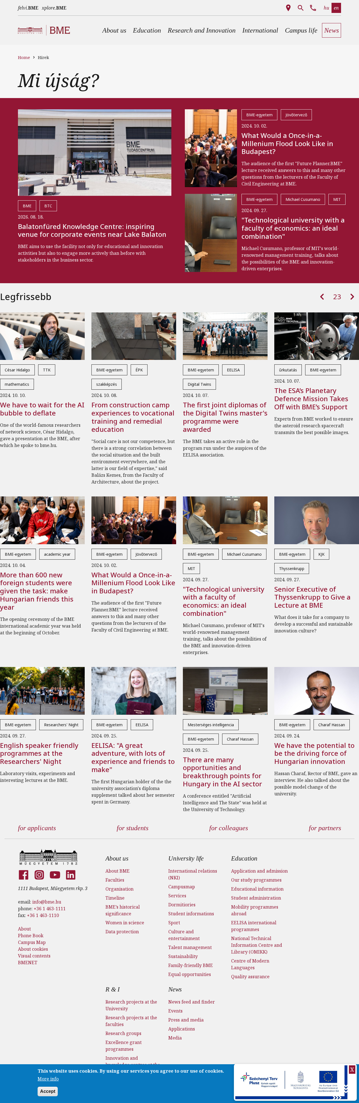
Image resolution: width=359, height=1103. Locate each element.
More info (48, 1079)
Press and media (186, 1020)
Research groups (123, 1033)
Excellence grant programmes (123, 1045)
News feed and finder (191, 1002)
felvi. (28, 8)
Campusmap (181, 887)
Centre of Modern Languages (250, 964)
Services (177, 896)
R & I (112, 989)
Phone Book (30, 935)
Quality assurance (250, 976)
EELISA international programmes (253, 926)
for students (132, 828)
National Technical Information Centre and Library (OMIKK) (256, 945)
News (175, 989)
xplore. (54, 8)
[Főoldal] (48, 857)
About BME (117, 871)
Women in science (124, 923)
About (24, 929)
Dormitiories (181, 905)
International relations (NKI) (192, 874)
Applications (181, 1029)
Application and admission (259, 871)
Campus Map (32, 942)
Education (244, 858)
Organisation (119, 889)
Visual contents (34, 956)
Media (175, 1038)
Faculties (114, 880)
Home (24, 57)
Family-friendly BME (190, 965)
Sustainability (183, 956)
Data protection (122, 932)
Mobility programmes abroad (254, 910)
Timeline (115, 898)
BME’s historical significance (122, 910)
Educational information (257, 889)
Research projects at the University (131, 1005)
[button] (114, 30)
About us (116, 858)
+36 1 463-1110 (43, 915)
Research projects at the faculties (131, 1021)
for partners (325, 828)
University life (186, 858)
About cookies (33, 949)
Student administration (256, 898)
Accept (47, 1091)
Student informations (191, 914)
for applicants (37, 828)
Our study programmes (256, 880)
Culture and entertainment (184, 935)
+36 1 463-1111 (50, 908)
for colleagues (228, 828)
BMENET (27, 962)
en (336, 8)
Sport (174, 923)
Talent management (190, 947)
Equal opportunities (189, 974)
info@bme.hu (46, 902)
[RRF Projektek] (292, 1082)
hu (326, 8)
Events (175, 1011)
